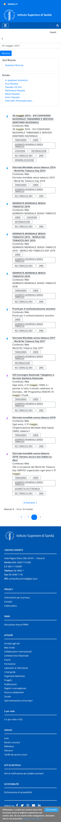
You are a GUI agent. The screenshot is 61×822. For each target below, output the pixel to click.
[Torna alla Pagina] (2, 38)
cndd (35, 140)
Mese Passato (12, 93)
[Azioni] (5, 4)
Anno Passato (12, 97)
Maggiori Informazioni (32, 818)
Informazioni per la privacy (17, 597)
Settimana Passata (15, 90)
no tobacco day (24, 155)
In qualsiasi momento (16, 80)
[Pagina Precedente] (21, 517)
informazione (38, 151)
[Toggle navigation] (5, 25)
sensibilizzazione (24, 160)
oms (41, 155)
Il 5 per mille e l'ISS (13, 719)
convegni (20, 151)
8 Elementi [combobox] (29, 502)
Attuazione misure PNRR (16, 624)
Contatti (8, 601)
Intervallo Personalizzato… (19, 100)
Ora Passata (11, 83)
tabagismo (21, 140)
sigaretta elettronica (27, 488)
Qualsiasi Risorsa (14, 65)
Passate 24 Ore (13, 87)
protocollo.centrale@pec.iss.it (23, 578)
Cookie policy (10, 605)
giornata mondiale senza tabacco (29, 145)
